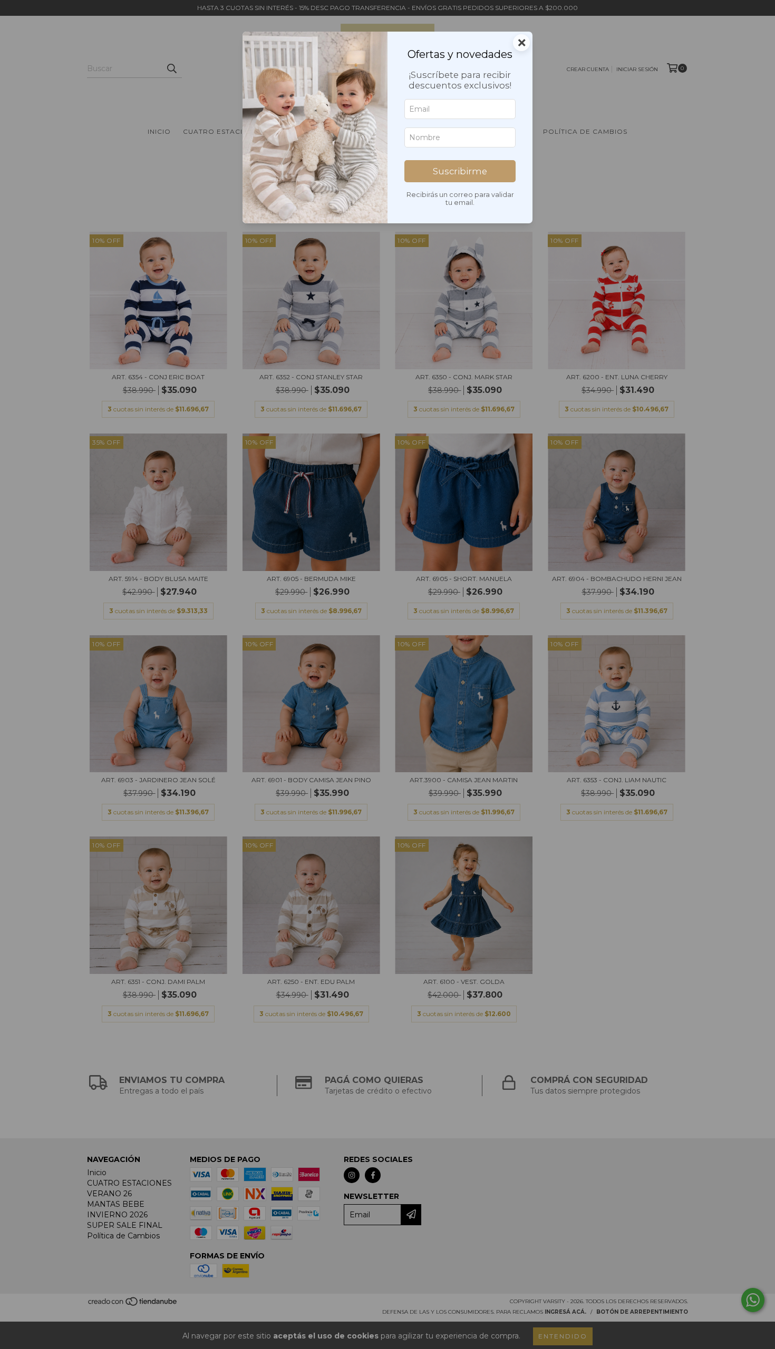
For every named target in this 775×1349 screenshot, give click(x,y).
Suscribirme (460, 171)
